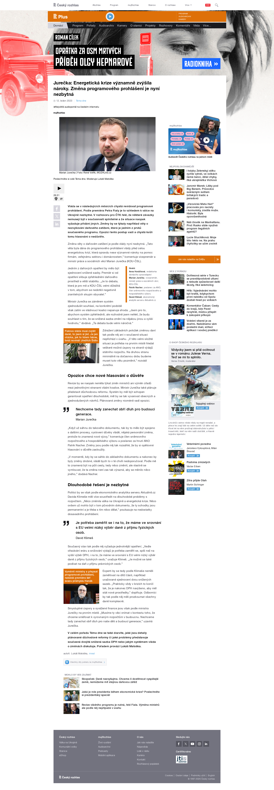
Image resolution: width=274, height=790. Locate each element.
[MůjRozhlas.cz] (59, 113)
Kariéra (140, 755)
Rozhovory (166, 25)
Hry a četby (176, 134)
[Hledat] (216, 5)
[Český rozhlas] (66, 5)
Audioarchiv (185, 17)
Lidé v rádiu (143, 751)
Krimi (189, 134)
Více (207, 25)
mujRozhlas (133, 5)
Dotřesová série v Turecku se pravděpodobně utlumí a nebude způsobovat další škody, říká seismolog (203, 280)
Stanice (152, 5)
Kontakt (141, 759)
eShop (62, 755)
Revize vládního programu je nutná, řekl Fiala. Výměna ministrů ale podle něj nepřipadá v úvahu (120, 706)
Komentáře (183, 25)
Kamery (182, 19)
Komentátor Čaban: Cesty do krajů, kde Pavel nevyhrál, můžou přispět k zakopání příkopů (203, 310)
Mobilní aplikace (106, 755)
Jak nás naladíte (145, 742)
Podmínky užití (198, 775)
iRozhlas (97, 5)
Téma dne (81, 100)
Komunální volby (68, 746)
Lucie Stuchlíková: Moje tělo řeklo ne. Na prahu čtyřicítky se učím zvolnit (202, 240)
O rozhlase (170, 5)
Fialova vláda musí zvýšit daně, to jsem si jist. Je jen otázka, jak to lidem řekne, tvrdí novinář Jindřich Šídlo (81, 335)
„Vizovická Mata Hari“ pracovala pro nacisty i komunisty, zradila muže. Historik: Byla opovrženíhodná (202, 210)
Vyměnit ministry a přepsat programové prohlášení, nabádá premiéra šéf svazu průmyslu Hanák (81, 576)
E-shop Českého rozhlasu (186, 342)
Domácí (58, 25)
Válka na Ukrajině (68, 742)
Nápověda (142, 746)
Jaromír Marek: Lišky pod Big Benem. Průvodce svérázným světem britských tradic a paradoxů (202, 192)
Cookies (169, 775)
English (211, 775)
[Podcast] (56, 199)
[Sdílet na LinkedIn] (57, 224)
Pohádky (175, 139)
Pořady (91, 25)
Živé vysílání (176, 144)
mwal (92, 653)
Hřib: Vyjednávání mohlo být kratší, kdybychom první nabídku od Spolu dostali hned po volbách (202, 295)
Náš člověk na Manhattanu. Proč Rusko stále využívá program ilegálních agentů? (203, 227)
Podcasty (103, 751)
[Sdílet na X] (57, 216)
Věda (196, 25)
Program (114, 5)
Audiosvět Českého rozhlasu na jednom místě (190, 157)
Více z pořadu (178, 271)
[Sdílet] (61, 199)
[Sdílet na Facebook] (57, 208)
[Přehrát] (59, 189)
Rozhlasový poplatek (148, 764)
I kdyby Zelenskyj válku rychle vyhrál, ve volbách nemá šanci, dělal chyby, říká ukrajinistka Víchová (202, 175)
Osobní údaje (182, 775)
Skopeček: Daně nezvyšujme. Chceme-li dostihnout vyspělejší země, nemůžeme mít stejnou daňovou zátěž (120, 680)
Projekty (150, 25)
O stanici (136, 25)
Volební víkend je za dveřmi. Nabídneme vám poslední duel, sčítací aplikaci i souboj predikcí (202, 325)
